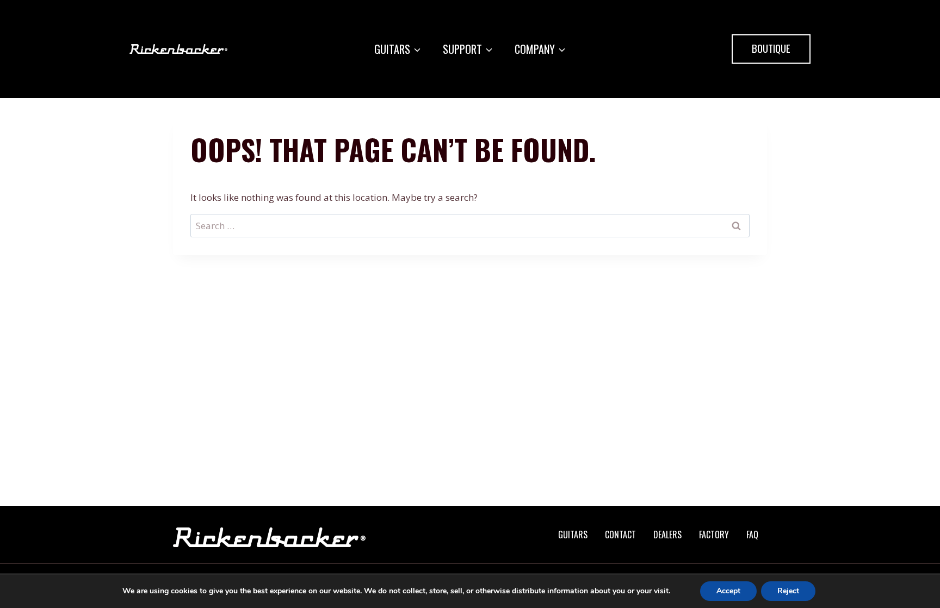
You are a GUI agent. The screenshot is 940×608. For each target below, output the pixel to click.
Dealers (667, 534)
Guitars (573, 534)
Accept (728, 591)
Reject (788, 591)
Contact (620, 534)
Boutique (771, 48)
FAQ (752, 534)
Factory (714, 534)
